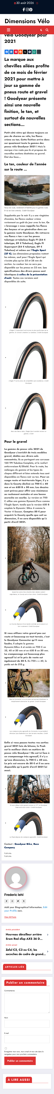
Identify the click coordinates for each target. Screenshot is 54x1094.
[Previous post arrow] (47, 935)
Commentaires (9, 990)
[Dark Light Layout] (41, 30)
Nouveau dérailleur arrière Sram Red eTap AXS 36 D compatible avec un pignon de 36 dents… (26, 936)
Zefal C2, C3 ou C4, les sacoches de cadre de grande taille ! (25, 952)
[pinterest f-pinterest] (30, 9)
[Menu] (8, 30)
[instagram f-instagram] (27, 9)
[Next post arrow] (47, 951)
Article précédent (13, 930)
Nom (6, 1017)
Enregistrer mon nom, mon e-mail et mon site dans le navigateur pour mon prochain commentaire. (23, 1053)
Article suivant (11, 945)
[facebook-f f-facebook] (24, 9)
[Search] (47, 30)
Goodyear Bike (23, 844)
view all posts (10, 917)
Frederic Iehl (13, 895)
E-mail (6, 1033)
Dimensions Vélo (27, 21)
